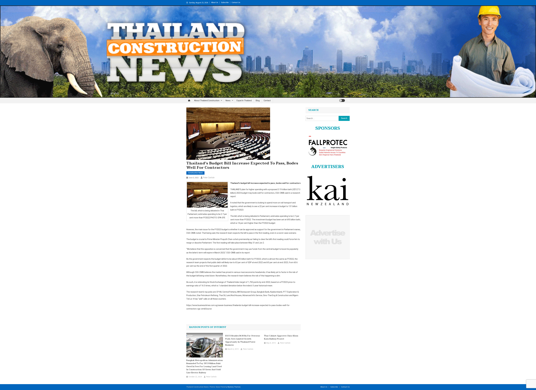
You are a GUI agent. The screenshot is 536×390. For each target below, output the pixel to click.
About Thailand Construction (206, 100)
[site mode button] (342, 100)
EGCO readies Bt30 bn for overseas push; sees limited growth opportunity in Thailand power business (242, 340)
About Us (214, 2)
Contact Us (236, 2)
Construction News (195, 173)
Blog (258, 100)
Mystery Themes (234, 387)
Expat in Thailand (244, 100)
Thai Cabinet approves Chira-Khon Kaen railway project (281, 337)
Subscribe (225, 2)
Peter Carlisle (208, 177)
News (228, 100)
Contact (267, 100)
